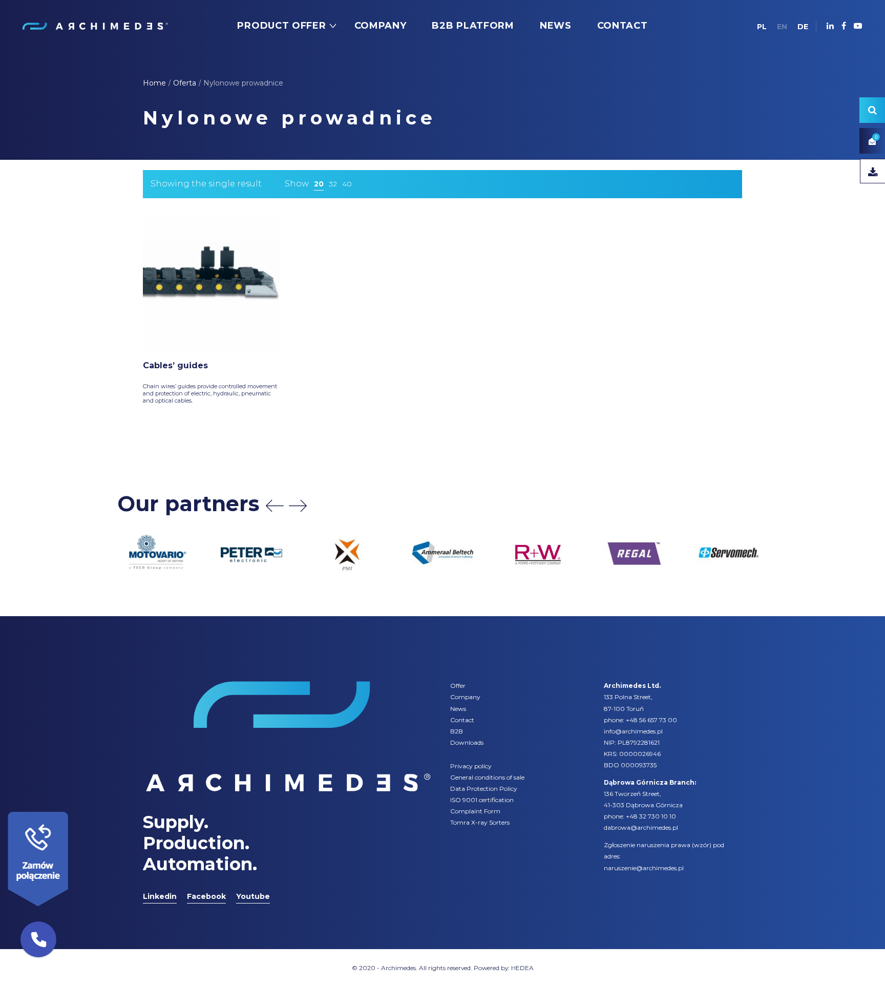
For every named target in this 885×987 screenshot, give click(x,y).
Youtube (253, 896)
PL (762, 26)
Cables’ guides (175, 365)
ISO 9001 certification (482, 800)
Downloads (466, 742)
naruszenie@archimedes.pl (644, 868)
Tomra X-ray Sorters (480, 822)
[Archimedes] (94, 25)
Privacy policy (471, 766)
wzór (701, 845)
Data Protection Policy (483, 788)
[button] (38, 939)
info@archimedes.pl (633, 731)
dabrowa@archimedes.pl (641, 827)
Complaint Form (475, 811)
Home (154, 83)
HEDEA (522, 968)
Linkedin (160, 896)
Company (465, 697)
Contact (462, 720)
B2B (456, 731)
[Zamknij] (71, 809)
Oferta (184, 83)
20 (319, 183)
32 (333, 183)
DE (802, 26)
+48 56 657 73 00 (651, 720)
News (458, 708)
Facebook (206, 896)
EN (782, 26)
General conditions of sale (487, 777)
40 (347, 183)
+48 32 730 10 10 (651, 816)
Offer (458, 685)
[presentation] (275, 506)
